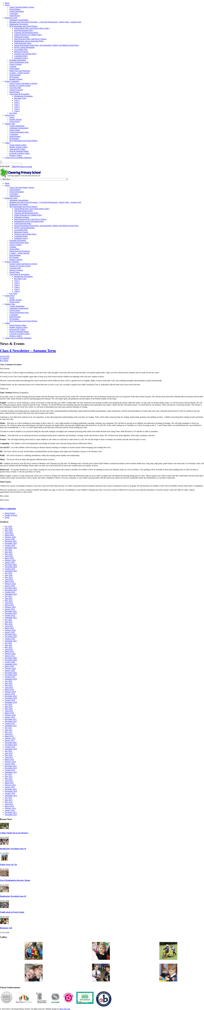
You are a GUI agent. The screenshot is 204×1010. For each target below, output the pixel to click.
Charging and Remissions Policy (26, 33)
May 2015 (8, 779)
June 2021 (8, 645)
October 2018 (10, 700)
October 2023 (10, 592)
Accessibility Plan (21, 50)
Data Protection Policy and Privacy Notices (30, 39)
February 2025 (10, 560)
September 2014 (11, 796)
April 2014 (9, 804)
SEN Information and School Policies (23, 26)
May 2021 (8, 647)
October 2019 (10, 677)
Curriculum (13, 13)
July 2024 (8, 573)
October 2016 (10, 747)
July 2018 (8, 704)
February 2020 (10, 668)
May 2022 (8, 624)
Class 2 (17, 102)
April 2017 (9, 734)
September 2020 (11, 664)
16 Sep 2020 (4, 356)
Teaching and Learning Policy (25, 54)
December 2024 (11, 565)
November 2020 (11, 660)
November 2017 (11, 721)
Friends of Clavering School (19, 86)
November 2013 (11, 815)
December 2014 (11, 789)
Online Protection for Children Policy (28, 35)
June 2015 (8, 776)
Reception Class (20, 98)
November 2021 (11, 637)
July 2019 (8, 681)
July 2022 (8, 620)
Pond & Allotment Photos (19, 151)
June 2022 (8, 622)
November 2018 (11, 698)
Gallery (7, 143)
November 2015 (11, 768)
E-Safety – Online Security (19, 73)
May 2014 (8, 802)
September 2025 (11, 548)
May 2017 (8, 732)
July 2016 (8, 751)
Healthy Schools (15, 119)
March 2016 (9, 760)
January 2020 (10, 671)
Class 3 (17, 105)
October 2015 (10, 770)
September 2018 (11, 702)
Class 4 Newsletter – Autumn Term (28, 350)
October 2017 (10, 724)
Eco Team (13, 113)
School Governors (16, 90)
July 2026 (8, 526)
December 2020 (11, 658)
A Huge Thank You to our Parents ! (14, 833)
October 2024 (10, 569)
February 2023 (10, 607)
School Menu (14, 69)
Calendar (12, 66)
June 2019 (8, 683)
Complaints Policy (21, 56)
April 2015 (9, 781)
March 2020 (9, 666)
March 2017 (9, 736)
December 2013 (11, 813)
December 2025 (11, 541)
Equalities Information (17, 60)
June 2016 (8, 753)
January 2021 (10, 656)
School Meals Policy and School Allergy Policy (32, 28)
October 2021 (10, 639)
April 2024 (9, 579)
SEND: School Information (24, 47)
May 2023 (8, 601)
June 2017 (8, 730)
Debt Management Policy (23, 30)
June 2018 (8, 707)
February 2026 (10, 537)
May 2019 (8, 685)
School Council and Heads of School (23, 83)
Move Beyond (64, 1009)
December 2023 (11, 588)
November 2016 (11, 745)
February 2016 (10, 762)
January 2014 (10, 810)
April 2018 (9, 711)
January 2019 (10, 694)
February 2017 (10, 738)
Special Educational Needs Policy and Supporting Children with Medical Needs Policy (46, 45)
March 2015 (9, 783)
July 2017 (8, 728)
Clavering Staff (15, 88)
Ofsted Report (14, 16)
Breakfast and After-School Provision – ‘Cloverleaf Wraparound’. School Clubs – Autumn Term (45, 22)
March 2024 (9, 582)
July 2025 (8, 550)
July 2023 (8, 596)
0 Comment (4, 358)
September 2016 (11, 749)
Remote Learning (15, 79)
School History (15, 9)
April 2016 (9, 757)
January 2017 (10, 740)
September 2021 (11, 641)
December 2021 (11, 635)
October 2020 (10, 662)
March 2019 (9, 690)
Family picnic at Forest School (12, 912)
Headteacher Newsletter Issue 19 (13, 849)
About (7, 5)
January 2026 (10, 539)
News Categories (8, 508)
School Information (16, 11)
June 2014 (8, 800)
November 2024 (11, 567)
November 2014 (11, 791)
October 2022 (10, 615)
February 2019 (10, 692)
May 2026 (8, 531)
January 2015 (10, 787)
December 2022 (11, 611)
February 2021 (10, 654)
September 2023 (11, 594)
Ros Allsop (4, 361)
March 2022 (9, 628)
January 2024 (10, 586)
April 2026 (9, 533)
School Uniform (15, 64)
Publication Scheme (21, 37)
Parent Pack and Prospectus (19, 71)
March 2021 (9, 651)
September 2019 (11, 679)
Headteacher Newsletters (18, 24)
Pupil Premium (15, 75)
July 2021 (8, 643)
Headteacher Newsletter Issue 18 (13, 896)
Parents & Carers (11, 18)
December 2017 (11, 719)
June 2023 (8, 598)
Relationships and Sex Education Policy (29, 41)
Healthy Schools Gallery (18, 147)
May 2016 (8, 755)
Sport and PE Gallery (17, 149)
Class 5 (17, 109)
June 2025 (8, 552)
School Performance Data (19, 62)
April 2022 (9, 626)
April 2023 (9, 603)
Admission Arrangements (18, 20)
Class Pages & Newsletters (19, 94)
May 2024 (8, 577)
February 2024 (10, 584)
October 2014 (10, 793)
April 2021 (9, 649)
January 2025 (10, 562)
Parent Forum (14, 92)
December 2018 (11, 696)
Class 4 (17, 107)
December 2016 (11, 743)
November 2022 (11, 613)
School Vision (14, 130)
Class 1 (17, 100)
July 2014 (8, 798)
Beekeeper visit (6, 928)
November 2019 (11, 675)
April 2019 (9, 687)
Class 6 (17, 111)
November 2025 (11, 543)
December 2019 (11, 673)
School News (10, 115)
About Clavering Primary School (21, 7)
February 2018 (10, 715)
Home (7, 3)
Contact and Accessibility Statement (18, 158)
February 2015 (10, 785)
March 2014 (9, 806)
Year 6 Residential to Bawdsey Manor (15, 880)
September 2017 (11, 726)
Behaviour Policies (21, 52)
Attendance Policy (21, 58)
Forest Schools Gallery (17, 145)
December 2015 (11, 766)
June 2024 (8, 575)
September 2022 (11, 618)
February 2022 (10, 630)
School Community (12, 81)
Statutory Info (10, 124)
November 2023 (11, 590)
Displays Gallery (15, 155)
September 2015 (11, 772)
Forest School (14, 122)
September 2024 (11, 571)
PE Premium (14, 77)
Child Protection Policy (23, 43)
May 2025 (8, 554)
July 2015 (8, 774)
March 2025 (9, 558)
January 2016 (10, 764)
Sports (11, 117)
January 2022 (10, 632)
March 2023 (9, 605)
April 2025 (9, 556)
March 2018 (9, 713)
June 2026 (8, 529)
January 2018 (10, 717)
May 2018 (8, 709)
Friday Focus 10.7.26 (8, 865)
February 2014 (10, 808)
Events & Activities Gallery (19, 153)
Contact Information (16, 126)
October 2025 (10, 545)
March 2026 (9, 535)
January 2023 (10, 609)
